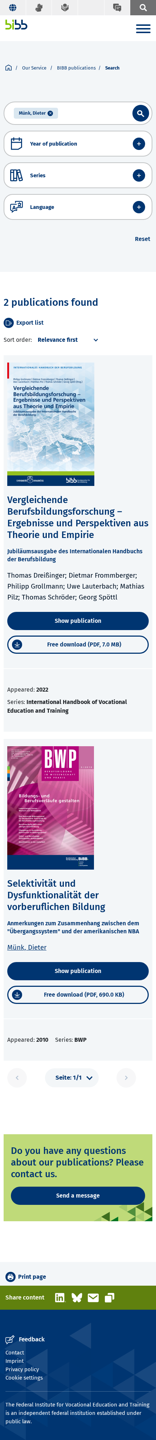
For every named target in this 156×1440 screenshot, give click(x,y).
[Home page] (8, 68)
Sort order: (18, 339)
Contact (14, 1352)
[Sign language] (39, 7)
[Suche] (143, 7)
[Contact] (117, 7)
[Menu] (143, 30)
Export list (30, 322)
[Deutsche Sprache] (13, 7)
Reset (142, 239)
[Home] (16, 24)
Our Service (35, 68)
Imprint (14, 1361)
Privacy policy (22, 1369)
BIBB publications (76, 68)
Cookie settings (24, 1377)
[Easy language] (65, 7)
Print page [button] (32, 1276)
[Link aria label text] (140, 113)
